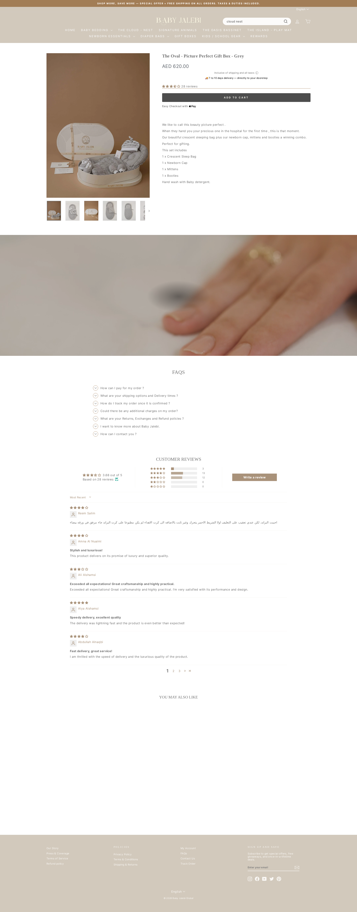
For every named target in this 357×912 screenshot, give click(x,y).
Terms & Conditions (126, 859)
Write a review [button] (254, 477)
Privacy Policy (123, 854)
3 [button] (179, 671)
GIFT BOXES (186, 36)
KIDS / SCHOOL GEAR (222, 36)
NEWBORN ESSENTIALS (110, 36)
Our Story (52, 848)
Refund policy (55, 863)
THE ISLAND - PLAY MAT (269, 30)
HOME (70, 30)
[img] (79, 507)
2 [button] (173, 671)
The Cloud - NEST (135, 30)
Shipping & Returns (126, 864)
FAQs (184, 853)
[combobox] (257, 21)
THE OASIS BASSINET (222, 30)
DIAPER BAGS (153, 36)
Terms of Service (57, 858)
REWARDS (259, 36)
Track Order (188, 863)
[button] (171, 86)
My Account (188, 848)
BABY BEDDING (95, 30)
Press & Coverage (57, 853)
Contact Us (188, 858)
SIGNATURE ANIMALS (178, 30)
